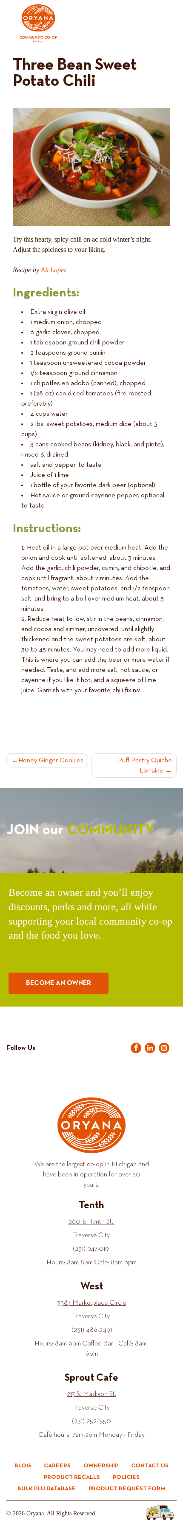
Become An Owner (58, 983)
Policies (126, 1477)
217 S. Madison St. (91, 1394)
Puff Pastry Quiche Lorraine (145, 765)
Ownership (100, 1466)
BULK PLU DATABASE (46, 1489)
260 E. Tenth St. (92, 1221)
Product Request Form (127, 1489)
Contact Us (150, 1466)
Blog (22, 1466)
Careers (57, 1466)
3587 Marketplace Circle (91, 1303)
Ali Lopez (53, 270)
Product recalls (72, 1477)
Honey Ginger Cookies (50, 760)
